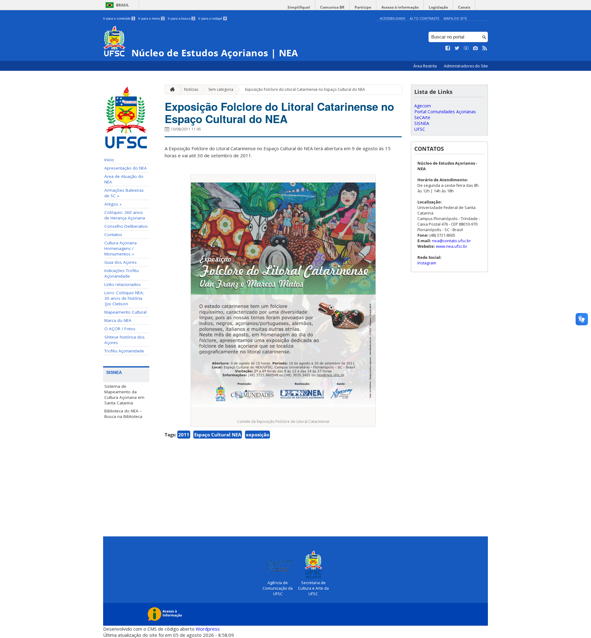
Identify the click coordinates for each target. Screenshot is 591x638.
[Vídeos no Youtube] (466, 48)
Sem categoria (220, 89)
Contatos (113, 234)
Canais (464, 7)
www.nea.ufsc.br (451, 246)
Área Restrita (425, 66)
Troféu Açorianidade (124, 351)
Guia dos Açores (120, 262)
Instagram (426, 263)
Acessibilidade (392, 18)
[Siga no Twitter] (457, 48)
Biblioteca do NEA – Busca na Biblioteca (123, 413)
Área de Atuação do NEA (123, 179)
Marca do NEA (117, 320)
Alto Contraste (424, 18)
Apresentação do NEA (125, 168)
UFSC (419, 129)
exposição (257, 434)
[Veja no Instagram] (475, 48)
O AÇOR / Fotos (119, 328)
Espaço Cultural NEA (217, 434)
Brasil (122, 5)
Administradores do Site (466, 66)
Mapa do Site (455, 18)
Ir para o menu (151, 18)
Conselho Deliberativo (126, 226)
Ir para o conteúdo (118, 18)
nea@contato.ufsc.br (451, 240)
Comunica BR (332, 7)
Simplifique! (298, 7)
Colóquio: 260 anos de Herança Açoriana (124, 215)
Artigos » (113, 204)
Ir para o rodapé (212, 18)
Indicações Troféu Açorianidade (121, 273)
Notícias (191, 89)
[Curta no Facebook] (447, 48)
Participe (363, 7)
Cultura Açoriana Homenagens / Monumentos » (120, 248)
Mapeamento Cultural (125, 312)
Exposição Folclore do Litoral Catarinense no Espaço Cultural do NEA (305, 89)
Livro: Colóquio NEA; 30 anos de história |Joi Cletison (124, 298)
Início (109, 160)
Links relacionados (122, 284)
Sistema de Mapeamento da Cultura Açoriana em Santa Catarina (124, 394)
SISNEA (421, 123)
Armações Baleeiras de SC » (124, 193)
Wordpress (208, 629)
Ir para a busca (181, 18)
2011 (183, 434)
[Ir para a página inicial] (171, 89)
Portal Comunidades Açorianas (445, 111)
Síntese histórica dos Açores (124, 339)
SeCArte (422, 117)
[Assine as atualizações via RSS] (484, 48)
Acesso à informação (400, 7)
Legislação (438, 7)
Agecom (422, 106)
